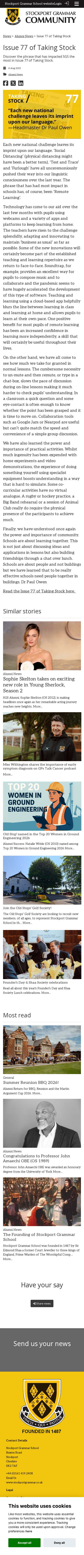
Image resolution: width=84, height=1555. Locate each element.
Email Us (11, 1478)
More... (37, 706)
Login (58, 4)
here (28, 1531)
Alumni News (24, 36)
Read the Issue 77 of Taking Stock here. (39, 591)
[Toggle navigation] (76, 3)
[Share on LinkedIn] (20, 84)
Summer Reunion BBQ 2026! (31, 1082)
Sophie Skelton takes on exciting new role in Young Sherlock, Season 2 (39, 685)
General (8, 1078)
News (7, 36)
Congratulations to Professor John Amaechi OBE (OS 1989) (36, 1158)
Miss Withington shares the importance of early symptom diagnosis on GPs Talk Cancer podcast (39, 767)
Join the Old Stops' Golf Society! (27, 908)
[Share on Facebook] (5, 84)
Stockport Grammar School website (29, 4)
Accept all (24, 1542)
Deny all (59, 1542)
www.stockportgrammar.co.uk (24, 1482)
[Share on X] (13, 84)
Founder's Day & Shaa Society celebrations (35, 983)
